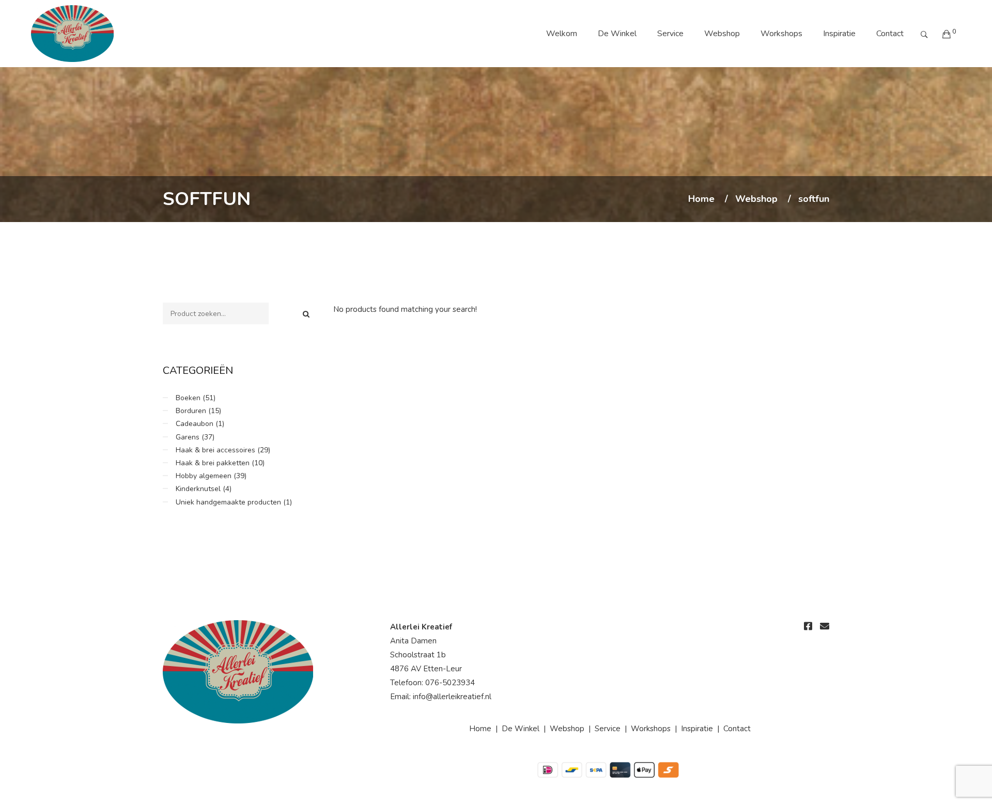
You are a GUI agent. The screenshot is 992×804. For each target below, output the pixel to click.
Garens (187, 437)
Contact (890, 33)
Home (701, 199)
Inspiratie (839, 33)
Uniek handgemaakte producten (228, 502)
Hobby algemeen (203, 476)
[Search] (306, 314)
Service (670, 33)
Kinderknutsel (198, 489)
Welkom (561, 33)
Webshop (722, 33)
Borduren (191, 411)
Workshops (781, 33)
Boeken (188, 398)
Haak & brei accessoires (215, 450)
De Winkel (617, 33)
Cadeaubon (194, 424)
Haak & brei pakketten (213, 463)
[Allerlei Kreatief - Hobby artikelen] (72, 33)
